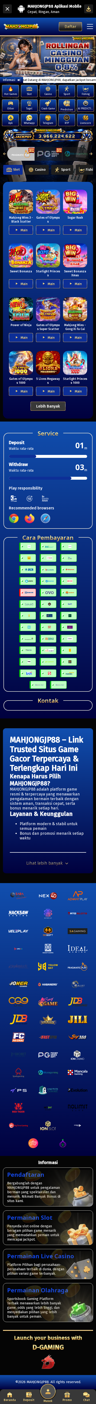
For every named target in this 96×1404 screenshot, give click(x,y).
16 (73, 74)
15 (69, 74)
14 (66, 74)
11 (55, 74)
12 (59, 74)
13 (62, 74)
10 (52, 74)
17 (76, 74)
